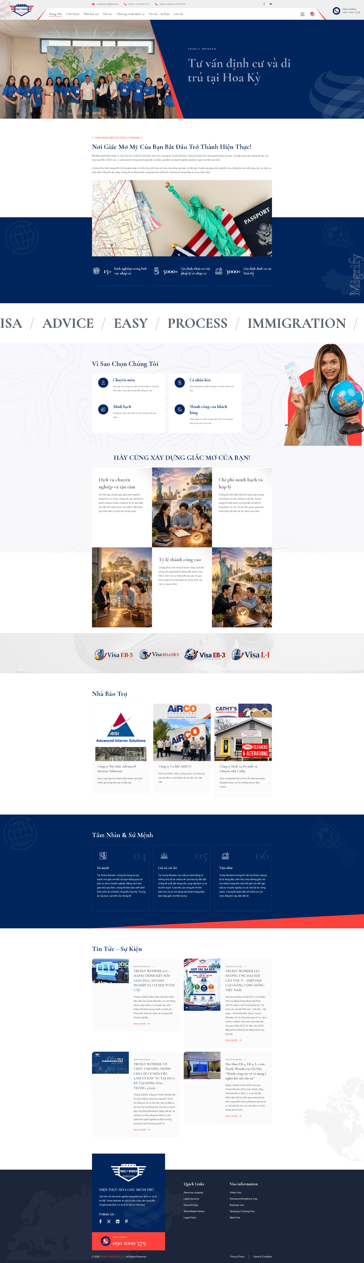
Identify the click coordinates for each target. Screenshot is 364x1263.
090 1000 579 (351, 11)
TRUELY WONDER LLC (112, 1256)
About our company (193, 1192)
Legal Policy (190, 1217)
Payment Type (191, 1205)
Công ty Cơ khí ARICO (175, 766)
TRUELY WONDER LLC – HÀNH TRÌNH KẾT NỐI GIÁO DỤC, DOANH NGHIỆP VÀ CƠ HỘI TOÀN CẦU (154, 980)
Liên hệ (178, 14)
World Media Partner (194, 1211)
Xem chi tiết (139, 1024)
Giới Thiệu (72, 14)
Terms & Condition (262, 1256)
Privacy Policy (237, 1256)
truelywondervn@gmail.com (107, 4)
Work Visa (235, 1217)
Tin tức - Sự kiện (159, 14)
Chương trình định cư (130, 14)
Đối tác (107, 14)
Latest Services (191, 1199)
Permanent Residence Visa (243, 1199)
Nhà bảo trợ (91, 14)
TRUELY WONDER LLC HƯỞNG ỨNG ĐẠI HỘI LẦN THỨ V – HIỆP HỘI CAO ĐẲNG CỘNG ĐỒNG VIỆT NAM (244, 980)
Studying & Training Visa (242, 1211)
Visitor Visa (235, 1192)
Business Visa (237, 1205)
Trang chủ (55, 14)
